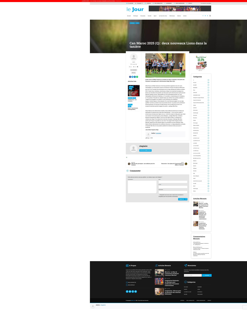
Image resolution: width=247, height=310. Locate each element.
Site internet (161, 189)
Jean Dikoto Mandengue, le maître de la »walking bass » (200, 244)
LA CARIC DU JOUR (187, 291)
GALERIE (185, 294)
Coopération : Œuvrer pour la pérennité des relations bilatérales (203, 226)
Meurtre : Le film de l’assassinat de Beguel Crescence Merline (203, 205)
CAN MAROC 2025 (201, 95)
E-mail (160, 184)
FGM (194, 252)
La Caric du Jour (201, 138)
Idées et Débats (201, 125)
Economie (201, 115)
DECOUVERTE (200, 294)
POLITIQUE (186, 286)
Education (201, 117)
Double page (201, 112)
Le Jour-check (201, 145)
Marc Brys (133, 72)
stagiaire (158, 133)
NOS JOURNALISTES (190, 300)
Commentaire (130, 179)
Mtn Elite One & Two (201, 158)
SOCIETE (185, 289)
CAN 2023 (201, 92)
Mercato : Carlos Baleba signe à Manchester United (133, 94)
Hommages (201, 122)
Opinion (201, 165)
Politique (201, 168)
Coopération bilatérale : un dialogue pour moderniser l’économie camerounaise (202, 215)
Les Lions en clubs (201, 153)
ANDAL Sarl (133, 300)
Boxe (201, 90)
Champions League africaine (201, 97)
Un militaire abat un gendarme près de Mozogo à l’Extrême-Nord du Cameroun (201, 254)
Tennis (201, 191)
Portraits (201, 170)
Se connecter (203, 3)
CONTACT (209, 300)
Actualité (201, 85)
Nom (160, 179)
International (201, 132)
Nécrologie (201, 163)
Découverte (201, 110)
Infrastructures (201, 130)
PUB (201, 173)
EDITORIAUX (200, 291)
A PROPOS (182, 300)
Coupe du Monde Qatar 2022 (201, 102)
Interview (201, 135)
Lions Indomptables (201, 155)
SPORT (199, 289)
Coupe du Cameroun (201, 100)
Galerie (201, 120)
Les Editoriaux (201, 150)
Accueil (129, 15)
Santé (201, 178)
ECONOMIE (200, 286)
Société (201, 183)
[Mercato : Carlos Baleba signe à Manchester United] (134, 90)
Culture (201, 105)
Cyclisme (201, 107)
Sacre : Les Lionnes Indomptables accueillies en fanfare (133, 109)
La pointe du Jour (201, 140)
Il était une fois (201, 127)
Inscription (209, 3)
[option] (165, 65)
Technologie (201, 188)
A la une (201, 82)
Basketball (201, 87)
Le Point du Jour (201, 148)
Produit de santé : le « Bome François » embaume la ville (201, 249)
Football (132, 23)
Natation (201, 160)
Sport (137, 23)
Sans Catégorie (201, 175)
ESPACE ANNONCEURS (201, 300)
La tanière (201, 143)
